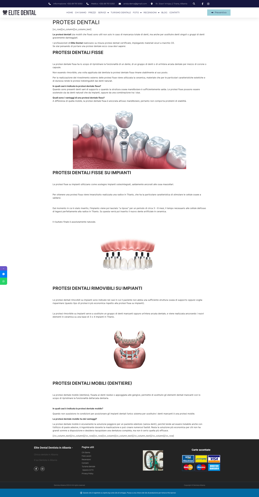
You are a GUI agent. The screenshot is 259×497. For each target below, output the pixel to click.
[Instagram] (42, 469)
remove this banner (168, 493)
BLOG (164, 12)
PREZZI (92, 12)
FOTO (136, 12)
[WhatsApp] (3, 281)
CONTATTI (174, 12)
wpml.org (106, 493)
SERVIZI (102, 12)
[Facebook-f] (36, 469)
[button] (194, 4)
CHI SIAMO (80, 12)
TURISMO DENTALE (121, 12)
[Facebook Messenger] (3, 274)
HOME (69, 12)
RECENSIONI (150, 12)
